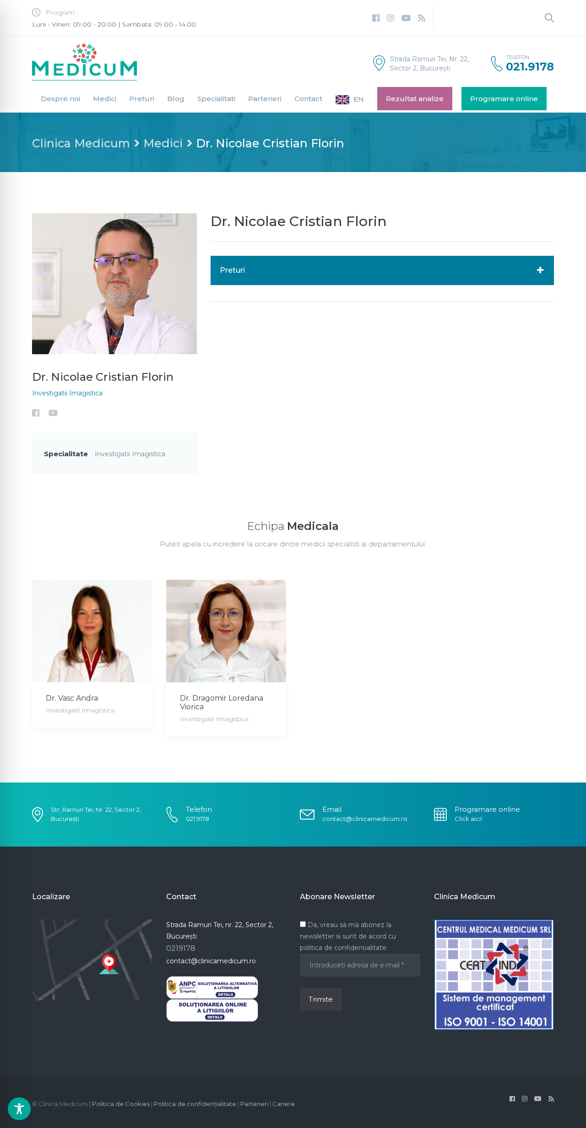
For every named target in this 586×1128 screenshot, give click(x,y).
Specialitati (216, 98)
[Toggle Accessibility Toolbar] (19, 1108)
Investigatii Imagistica (67, 393)
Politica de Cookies (121, 1103)
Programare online (504, 98)
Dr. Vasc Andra (72, 698)
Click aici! (468, 818)
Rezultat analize (415, 98)
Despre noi (60, 98)
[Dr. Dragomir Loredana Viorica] (226, 631)
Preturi (141, 98)
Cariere (283, 1103)
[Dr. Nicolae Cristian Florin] (114, 283)
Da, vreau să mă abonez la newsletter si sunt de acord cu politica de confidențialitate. (348, 936)
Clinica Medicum (81, 143)
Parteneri (265, 98)
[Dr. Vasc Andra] (92, 631)
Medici (104, 98)
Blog (175, 98)
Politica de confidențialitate (195, 1103)
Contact (308, 98)
